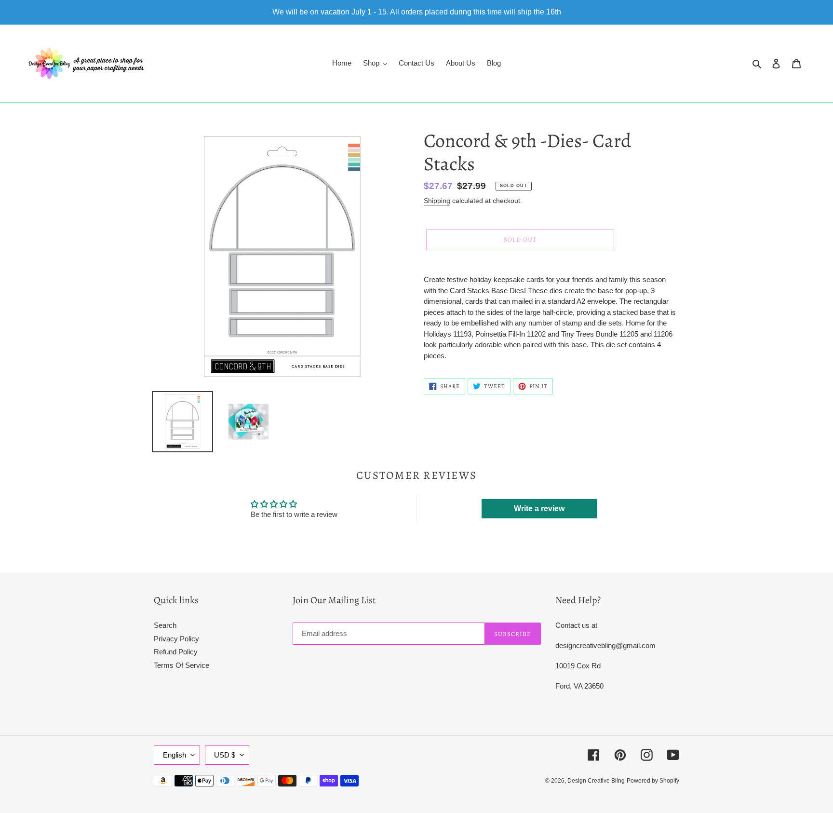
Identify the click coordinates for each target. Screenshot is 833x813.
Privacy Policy (176, 639)
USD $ (224, 755)
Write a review (539, 508)
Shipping (437, 200)
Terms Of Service (181, 665)
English (174, 755)
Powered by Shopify (653, 780)
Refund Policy (176, 652)
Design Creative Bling (596, 780)
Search (165, 625)
